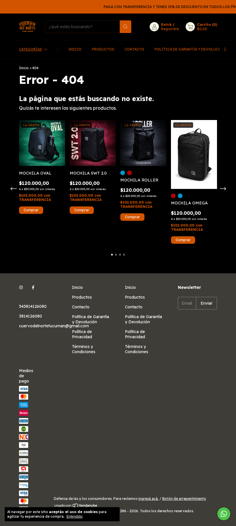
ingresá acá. (148, 498)
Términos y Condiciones (83, 349)
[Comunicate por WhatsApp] (223, 513)
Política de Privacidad (82, 334)
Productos (103, 49)
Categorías (30, 49)
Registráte (170, 29)
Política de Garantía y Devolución (190, 49)
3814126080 (30, 316)
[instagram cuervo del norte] (21, 287)
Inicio (74, 49)
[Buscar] (125, 26)
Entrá (166, 24)
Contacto (134, 49)
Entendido (74, 517)
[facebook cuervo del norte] (33, 287)
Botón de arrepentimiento (184, 498)
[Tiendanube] (76, 506)
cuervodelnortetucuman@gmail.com (54, 325)
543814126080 (33, 306)
